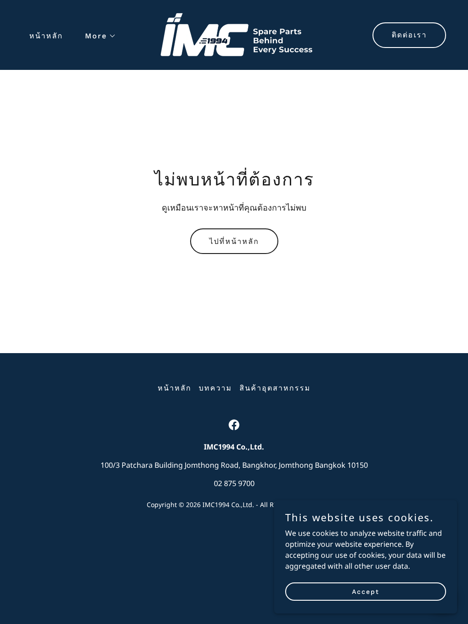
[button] (97, 36)
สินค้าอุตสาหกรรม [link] (275, 388)
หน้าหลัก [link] (46, 36)
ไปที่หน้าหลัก (234, 241)
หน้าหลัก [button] (174, 388)
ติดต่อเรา (409, 35)
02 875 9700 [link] (234, 483)
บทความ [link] (215, 388)
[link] (234, 34)
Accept (365, 591)
